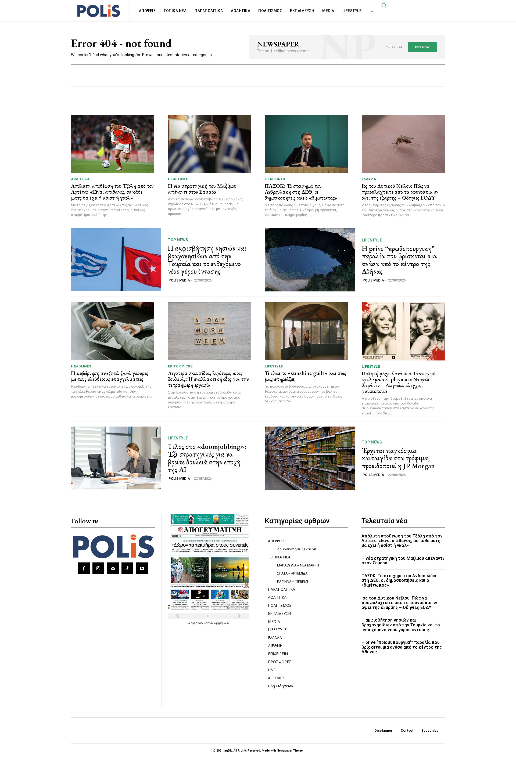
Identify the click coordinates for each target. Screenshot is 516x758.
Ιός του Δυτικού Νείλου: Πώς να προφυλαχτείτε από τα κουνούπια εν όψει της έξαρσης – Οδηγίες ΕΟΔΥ (400, 191)
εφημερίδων (222, 623)
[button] (383, 5)
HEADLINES (178, 179)
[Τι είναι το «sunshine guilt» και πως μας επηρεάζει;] (306, 331)
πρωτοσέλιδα (199, 623)
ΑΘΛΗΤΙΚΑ (80, 179)
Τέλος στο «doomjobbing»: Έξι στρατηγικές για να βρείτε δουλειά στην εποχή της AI (207, 458)
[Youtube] (142, 568)
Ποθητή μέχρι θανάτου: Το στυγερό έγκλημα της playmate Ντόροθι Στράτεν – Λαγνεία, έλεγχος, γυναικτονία (398, 382)
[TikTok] (127, 568)
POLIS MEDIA (179, 280)
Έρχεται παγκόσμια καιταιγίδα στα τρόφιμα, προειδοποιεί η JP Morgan (398, 458)
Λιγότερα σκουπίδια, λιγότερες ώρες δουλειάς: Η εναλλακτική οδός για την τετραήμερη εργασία (208, 379)
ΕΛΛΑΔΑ (369, 179)
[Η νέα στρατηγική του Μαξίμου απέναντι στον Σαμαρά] (209, 144)
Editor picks (180, 366)
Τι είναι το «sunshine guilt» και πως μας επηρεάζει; (305, 376)
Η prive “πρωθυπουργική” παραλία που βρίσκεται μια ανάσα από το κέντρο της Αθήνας (399, 260)
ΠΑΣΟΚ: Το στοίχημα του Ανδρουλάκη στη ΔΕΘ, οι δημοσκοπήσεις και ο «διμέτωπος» (301, 191)
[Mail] (113, 568)
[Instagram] (98, 568)
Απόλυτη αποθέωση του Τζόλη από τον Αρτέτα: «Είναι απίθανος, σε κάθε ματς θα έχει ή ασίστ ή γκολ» (112, 191)
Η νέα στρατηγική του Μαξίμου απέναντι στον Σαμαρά (202, 188)
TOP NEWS (178, 240)
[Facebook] (84, 568)
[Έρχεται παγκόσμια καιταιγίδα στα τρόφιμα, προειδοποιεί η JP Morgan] (310, 458)
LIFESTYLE (372, 240)
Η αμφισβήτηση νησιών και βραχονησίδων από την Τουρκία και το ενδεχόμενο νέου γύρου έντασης (207, 260)
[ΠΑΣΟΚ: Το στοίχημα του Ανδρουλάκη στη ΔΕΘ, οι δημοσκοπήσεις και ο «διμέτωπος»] (306, 144)
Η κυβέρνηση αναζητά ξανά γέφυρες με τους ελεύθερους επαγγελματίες (109, 376)
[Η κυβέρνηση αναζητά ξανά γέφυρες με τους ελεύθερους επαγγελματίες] (112, 331)
